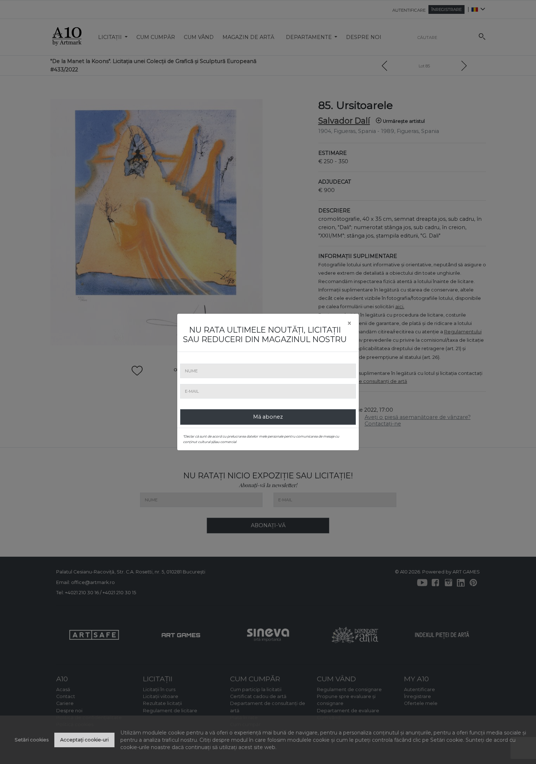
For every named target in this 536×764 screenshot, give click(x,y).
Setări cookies (31, 740)
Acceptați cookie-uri (84, 740)
